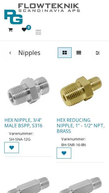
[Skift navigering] (38, 31)
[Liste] (79, 52)
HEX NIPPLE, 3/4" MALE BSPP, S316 (23, 123)
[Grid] (65, 52)
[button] (11, 147)
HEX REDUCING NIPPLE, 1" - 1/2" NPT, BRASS (81, 125)
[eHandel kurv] (10, 32)
